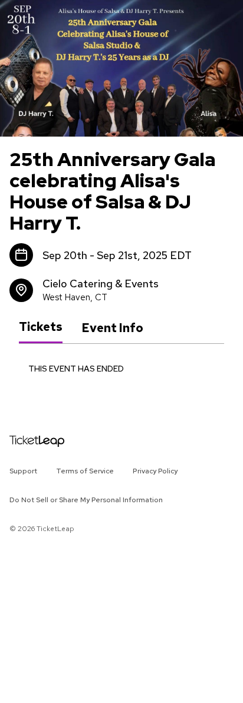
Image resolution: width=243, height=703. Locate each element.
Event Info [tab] (112, 328)
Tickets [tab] (41, 327)
